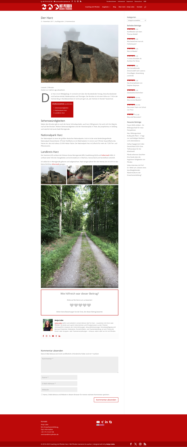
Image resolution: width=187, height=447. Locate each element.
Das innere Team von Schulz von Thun (136, 108)
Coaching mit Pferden (92, 7)
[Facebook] (43, 336)
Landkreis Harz (59, 113)
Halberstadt (105, 155)
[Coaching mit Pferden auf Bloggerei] (100, 425)
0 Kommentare (70, 21)
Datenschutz (138, 1)
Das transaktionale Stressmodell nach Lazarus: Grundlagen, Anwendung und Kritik (136, 72)
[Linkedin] (59, 336)
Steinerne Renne (103, 182)
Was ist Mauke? (132, 51)
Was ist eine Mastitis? (134, 100)
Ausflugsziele (59, 21)
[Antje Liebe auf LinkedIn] (106, 422)
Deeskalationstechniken (135, 93)
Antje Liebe (108, 285)
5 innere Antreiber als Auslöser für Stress (134, 59)
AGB (145, 1)
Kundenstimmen (111, 1)
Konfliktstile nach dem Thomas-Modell (134, 33)
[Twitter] (49, 336)
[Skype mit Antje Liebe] (110, 422)
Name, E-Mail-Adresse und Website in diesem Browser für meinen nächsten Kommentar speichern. (76, 395)
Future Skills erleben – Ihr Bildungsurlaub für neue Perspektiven (135, 127)
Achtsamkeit (82, 285)
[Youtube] (53, 336)
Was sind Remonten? (134, 117)
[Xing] (56, 336)
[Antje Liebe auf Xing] (102, 422)
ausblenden (68, 104)
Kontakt (139, 7)
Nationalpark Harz (60, 110)
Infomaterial (121, 1)
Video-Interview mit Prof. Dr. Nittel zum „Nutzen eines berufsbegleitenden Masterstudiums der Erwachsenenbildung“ (136, 170)
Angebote (105, 7)
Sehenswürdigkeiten (60, 108)
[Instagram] (46, 336)
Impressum (130, 1)
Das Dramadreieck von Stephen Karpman (134, 84)
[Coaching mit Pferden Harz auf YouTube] (98, 422)
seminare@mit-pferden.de (49, 434)
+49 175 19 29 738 (47, 1)
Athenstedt (55, 164)
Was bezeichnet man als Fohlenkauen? (135, 42)
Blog (114, 7)
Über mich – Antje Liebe (126, 7)
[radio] (72, 305)
